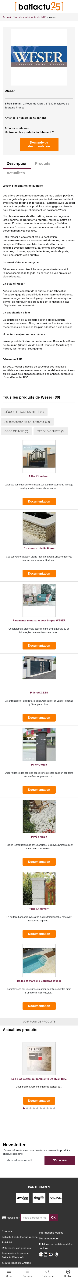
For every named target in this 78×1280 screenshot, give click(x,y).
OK (53, 1217)
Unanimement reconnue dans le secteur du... (39, 1086)
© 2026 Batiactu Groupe (16, 1262)
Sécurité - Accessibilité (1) (24, 411)
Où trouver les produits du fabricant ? (29, 131)
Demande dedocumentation (39, 144)
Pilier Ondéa (39, 764)
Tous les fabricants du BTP (30, 17)
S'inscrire (60, 1160)
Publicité (7, 1242)
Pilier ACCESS (39, 692)
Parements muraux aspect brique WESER (39, 620)
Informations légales (51, 1232)
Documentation (39, 501)
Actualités (16, 173)
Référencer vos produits (16, 1247)
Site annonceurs (48, 1238)
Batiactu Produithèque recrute (20, 1236)
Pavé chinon (39, 836)
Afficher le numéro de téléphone (25, 117)
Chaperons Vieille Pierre (39, 548)
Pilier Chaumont (39, 908)
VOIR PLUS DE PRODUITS (39, 1021)
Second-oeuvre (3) (51, 431)
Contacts (7, 1231)
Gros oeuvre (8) (16, 431)
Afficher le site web (17, 128)
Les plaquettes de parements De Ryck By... (39, 1078)
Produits (42, 163)
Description (17, 163)
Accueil (7, 17)
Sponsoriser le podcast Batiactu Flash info (15, 1255)
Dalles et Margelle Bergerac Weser (39, 980)
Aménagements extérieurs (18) (27, 421)
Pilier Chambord (39, 476)
